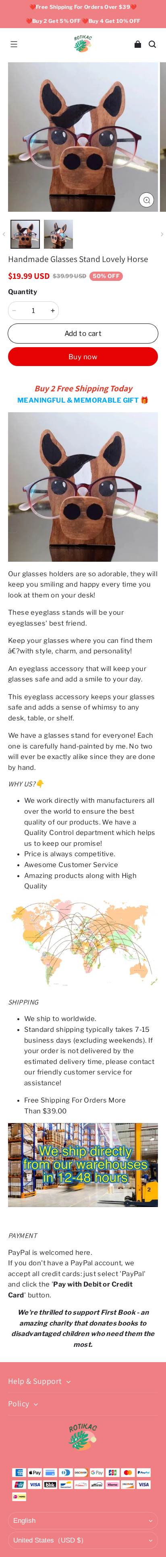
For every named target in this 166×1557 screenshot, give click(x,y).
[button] (13, 44)
